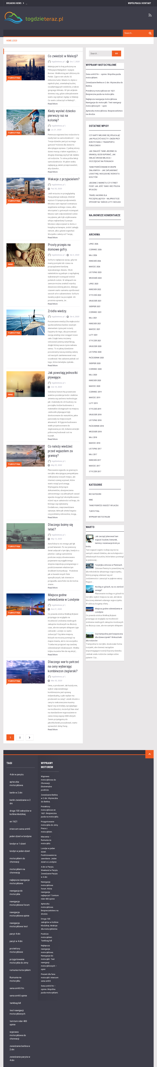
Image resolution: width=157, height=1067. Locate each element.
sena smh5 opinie (18, 995)
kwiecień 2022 (95, 289)
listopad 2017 (95, 449)
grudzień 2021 (95, 301)
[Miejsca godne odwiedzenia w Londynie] (25, 604)
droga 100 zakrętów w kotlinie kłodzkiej (20, 812)
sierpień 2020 (94, 363)
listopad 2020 (95, 352)
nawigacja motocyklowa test (19, 925)
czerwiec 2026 (95, 249)
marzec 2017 (94, 466)
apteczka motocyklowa (16, 783)
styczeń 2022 (95, 295)
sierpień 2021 (94, 306)
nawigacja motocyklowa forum (20, 903)
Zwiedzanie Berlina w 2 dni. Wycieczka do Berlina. (49, 798)
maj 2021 (93, 318)
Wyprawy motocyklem (99, 517)
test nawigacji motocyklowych (17, 1012)
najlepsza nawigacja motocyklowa (20, 882)
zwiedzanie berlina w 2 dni (20, 1048)
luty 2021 (93, 335)
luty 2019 (93, 403)
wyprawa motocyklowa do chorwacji (18, 1035)
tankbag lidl (15, 1003)
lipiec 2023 (93, 284)
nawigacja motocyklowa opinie (19, 914)
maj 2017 (93, 454)
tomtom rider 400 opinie (18, 1023)
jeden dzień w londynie (21, 836)
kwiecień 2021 (95, 323)
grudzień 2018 (95, 414)
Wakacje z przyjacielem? (64, 179)
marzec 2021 (94, 329)
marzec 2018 (94, 443)
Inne (10, 264)
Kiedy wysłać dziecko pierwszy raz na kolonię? (62, 115)
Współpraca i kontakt (139, 3)
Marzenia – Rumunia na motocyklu (46, 840)
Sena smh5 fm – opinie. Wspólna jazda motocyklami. (49, 989)
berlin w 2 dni (16, 792)
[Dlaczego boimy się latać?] (25, 536)
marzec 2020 (94, 386)
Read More (52, 104)
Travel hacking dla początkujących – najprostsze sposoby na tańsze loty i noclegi (105, 198)
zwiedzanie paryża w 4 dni (20, 1058)
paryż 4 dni (15, 934)
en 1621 (13, 821)
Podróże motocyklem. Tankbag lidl (46, 937)
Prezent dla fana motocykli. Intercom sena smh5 (49, 977)
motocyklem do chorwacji (17, 860)
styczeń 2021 (95, 340)
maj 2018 (93, 437)
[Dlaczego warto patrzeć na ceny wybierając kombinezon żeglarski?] (25, 672)
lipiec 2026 (93, 244)
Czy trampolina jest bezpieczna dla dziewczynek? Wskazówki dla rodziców (104, 637)
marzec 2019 (94, 397)
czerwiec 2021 (95, 312)
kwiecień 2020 (95, 380)
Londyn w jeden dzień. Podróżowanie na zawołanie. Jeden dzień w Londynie (49, 855)
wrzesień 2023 (95, 278)
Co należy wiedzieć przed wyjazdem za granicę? (60, 451)
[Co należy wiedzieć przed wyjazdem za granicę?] (25, 455)
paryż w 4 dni (16, 941)
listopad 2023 (95, 272)
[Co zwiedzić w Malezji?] (25, 67)
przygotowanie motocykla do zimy (19, 961)
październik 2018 (96, 426)
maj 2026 (93, 255)
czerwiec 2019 (95, 392)
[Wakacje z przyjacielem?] (25, 190)
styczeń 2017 (95, 471)
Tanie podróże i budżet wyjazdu (104, 505)
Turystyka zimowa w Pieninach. (109, 565)
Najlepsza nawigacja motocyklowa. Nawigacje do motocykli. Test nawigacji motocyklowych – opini (103, 102)
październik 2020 (96, 357)
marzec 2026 (94, 266)
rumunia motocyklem (20, 970)
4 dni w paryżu (17, 774)
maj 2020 (93, 375)
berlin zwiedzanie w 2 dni (20, 802)
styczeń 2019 (95, 409)
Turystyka (14, 78)
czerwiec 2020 (95, 369)
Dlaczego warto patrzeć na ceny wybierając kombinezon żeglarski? (63, 666)
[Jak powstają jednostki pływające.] (25, 384)
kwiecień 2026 (95, 261)
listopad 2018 (95, 420)
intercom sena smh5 (20, 829)
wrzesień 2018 (95, 431)
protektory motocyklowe (16, 950)
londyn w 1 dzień (18, 843)
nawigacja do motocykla (16, 892)
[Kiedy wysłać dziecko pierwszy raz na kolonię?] (25, 122)
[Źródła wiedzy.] (25, 322)
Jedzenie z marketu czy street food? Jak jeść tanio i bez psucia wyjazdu (104, 186)
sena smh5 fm (17, 988)
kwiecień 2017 (95, 460)
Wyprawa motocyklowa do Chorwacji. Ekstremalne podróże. (48, 783)
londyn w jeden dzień (20, 851)
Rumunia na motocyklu (15, 979)
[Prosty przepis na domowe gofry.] (25, 255)
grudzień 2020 (95, 346)
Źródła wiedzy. (57, 311)
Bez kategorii (95, 494)
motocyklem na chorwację (17, 871)
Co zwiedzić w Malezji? (63, 56)
